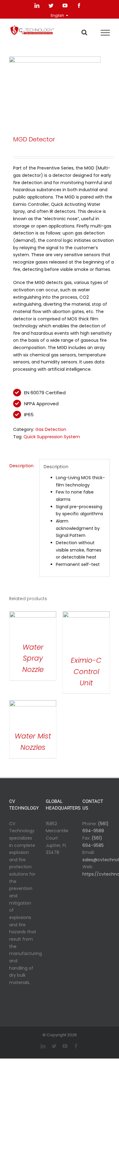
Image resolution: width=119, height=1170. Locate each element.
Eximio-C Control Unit (86, 671)
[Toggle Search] (84, 32)
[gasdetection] (59, 88)
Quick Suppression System (51, 437)
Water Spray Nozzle (33, 658)
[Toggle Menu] (105, 32)
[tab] (22, 466)
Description (21, 466)
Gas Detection (50, 429)
